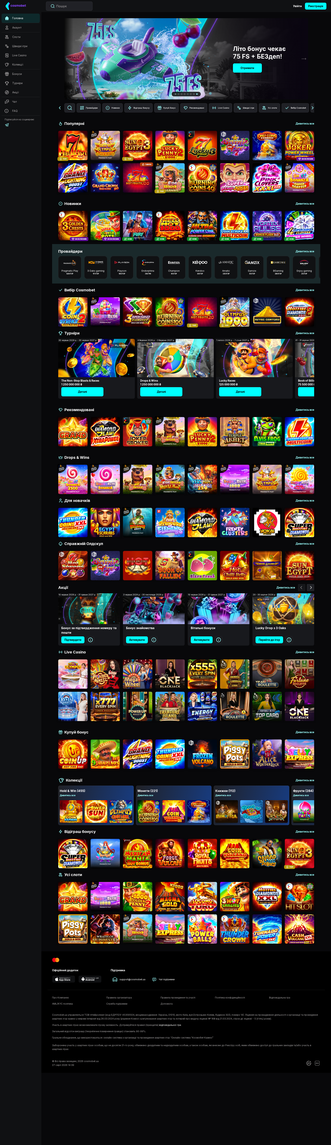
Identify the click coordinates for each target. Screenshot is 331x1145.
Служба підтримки (116, 1003)
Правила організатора (119, 997)
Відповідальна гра (279, 997)
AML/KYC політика (62, 1003)
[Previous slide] (68, 59)
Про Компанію (60, 997)
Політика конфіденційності (230, 997)
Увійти (297, 6)
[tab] (175, 94)
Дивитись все (67, 795)
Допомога (167, 1003)
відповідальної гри (170, 1025)
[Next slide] (304, 59)
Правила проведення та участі (178, 997)
